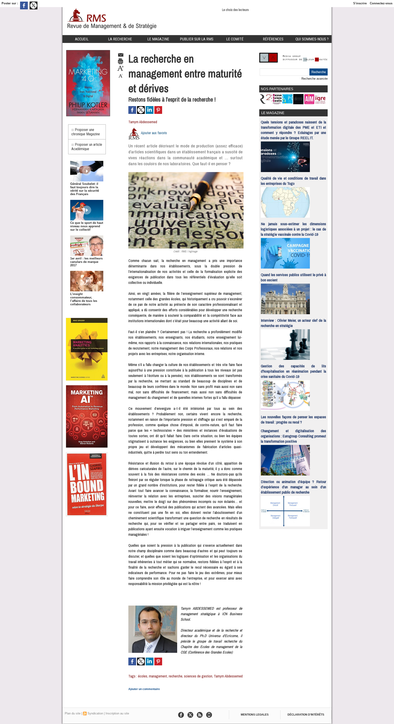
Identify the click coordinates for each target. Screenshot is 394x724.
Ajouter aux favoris (154, 132)
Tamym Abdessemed (228, 676)
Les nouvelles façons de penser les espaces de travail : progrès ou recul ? (293, 419)
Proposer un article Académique (86, 146)
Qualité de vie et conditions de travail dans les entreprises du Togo (293, 180)
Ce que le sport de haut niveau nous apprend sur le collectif (86, 226)
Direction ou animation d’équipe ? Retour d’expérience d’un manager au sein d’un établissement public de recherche (293, 487)
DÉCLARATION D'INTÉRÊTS (306, 714)
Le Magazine (158, 39)
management (158, 676)
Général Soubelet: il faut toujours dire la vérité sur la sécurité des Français (84, 189)
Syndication (95, 713)
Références (273, 39)
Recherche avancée (314, 78)
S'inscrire (360, 3)
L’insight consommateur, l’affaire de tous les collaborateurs (83, 299)
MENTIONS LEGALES (255, 714)
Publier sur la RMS (196, 39)
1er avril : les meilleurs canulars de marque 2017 (86, 262)
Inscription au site (117, 713)
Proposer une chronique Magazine (85, 132)
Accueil (81, 39)
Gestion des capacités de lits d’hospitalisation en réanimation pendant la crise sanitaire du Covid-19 (293, 371)
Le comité (235, 39)
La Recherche (120, 39)
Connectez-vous (381, 3)
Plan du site (72, 713)
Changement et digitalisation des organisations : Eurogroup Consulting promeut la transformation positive (293, 436)
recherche (175, 676)
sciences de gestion (198, 676)
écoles (142, 676)
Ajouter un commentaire (144, 689)
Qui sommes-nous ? (312, 39)
